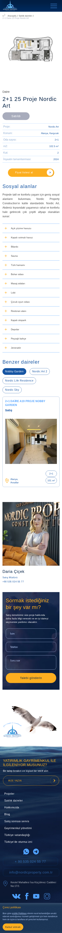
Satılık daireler (25, 16)
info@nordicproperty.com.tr (31, 872)
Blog (7, 814)
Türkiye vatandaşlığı (17, 835)
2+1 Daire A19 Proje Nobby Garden (25, 403)
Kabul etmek (13, 927)
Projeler (9, 793)
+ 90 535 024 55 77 (30, 861)
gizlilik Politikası (19, 913)
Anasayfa (12, 16)
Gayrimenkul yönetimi (18, 828)
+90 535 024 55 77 (13, 581)
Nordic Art (53, 126)
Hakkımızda (11, 807)
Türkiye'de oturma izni (18, 841)
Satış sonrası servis (16, 821)
